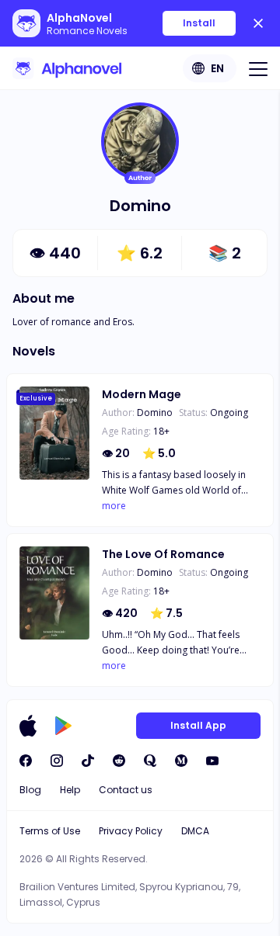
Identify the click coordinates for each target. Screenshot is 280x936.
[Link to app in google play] (63, 725)
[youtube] (212, 760)
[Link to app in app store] (28, 726)
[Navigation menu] (258, 68)
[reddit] (119, 760)
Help (70, 789)
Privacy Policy (131, 830)
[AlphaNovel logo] (66, 68)
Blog (30, 789)
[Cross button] (258, 23)
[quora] (150, 760)
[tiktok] (88, 760)
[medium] (181, 760)
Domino (155, 412)
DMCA (195, 830)
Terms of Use (49, 830)
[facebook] (25, 760)
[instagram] (57, 760)
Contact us (125, 789)
